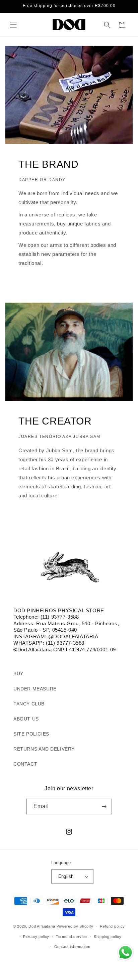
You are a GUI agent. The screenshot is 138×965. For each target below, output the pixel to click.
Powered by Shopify (75, 926)
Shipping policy (108, 937)
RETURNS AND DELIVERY (44, 749)
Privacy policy (36, 937)
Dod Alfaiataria (41, 926)
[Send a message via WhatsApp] (125, 952)
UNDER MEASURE (35, 688)
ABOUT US (26, 718)
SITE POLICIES (31, 734)
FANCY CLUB (29, 703)
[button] (13, 24)
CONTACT (25, 764)
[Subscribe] (104, 806)
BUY (18, 673)
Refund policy (112, 926)
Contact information (72, 947)
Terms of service (71, 937)
